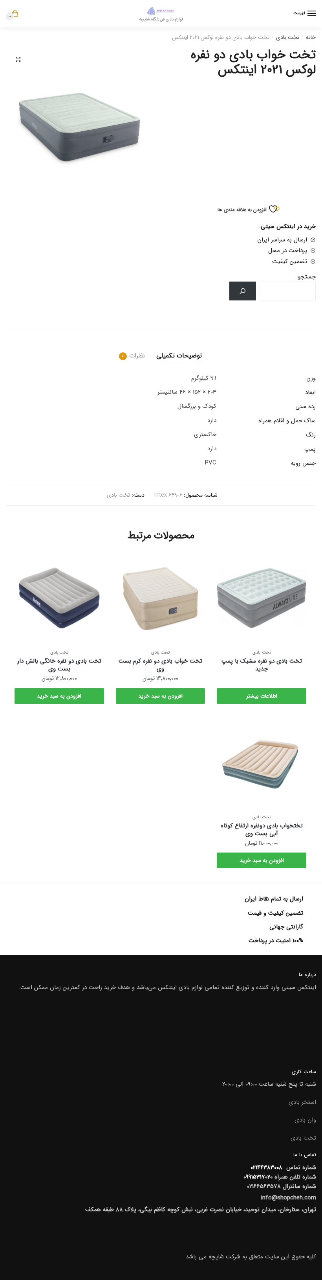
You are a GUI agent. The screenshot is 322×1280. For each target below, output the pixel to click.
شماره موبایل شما (244, 53)
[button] (18, 59)
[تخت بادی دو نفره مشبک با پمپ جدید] (261, 598)
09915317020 (258, 1177)
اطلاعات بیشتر (261, 696)
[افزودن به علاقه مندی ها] (226, 563)
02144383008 (265, 1167)
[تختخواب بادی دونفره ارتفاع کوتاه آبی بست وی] (261, 762)
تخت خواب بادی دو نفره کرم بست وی (160, 665)
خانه (311, 37)
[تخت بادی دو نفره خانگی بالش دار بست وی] (59, 598)
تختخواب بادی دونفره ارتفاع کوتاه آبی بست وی (262, 830)
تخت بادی (287, 37)
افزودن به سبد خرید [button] (160, 696)
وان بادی (305, 1120)
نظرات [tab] (137, 356)
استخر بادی (302, 1102)
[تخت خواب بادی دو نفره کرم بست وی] (160, 598)
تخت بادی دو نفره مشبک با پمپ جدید (261, 665)
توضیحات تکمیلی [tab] (179, 356)
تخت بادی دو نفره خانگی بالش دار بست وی (59, 665)
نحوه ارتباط (252, 89)
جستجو (307, 277)
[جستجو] (242, 291)
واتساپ (166, 101)
